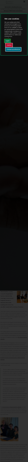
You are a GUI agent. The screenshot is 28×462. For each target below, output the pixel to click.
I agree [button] (7, 41)
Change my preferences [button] (13, 49)
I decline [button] (9, 45)
